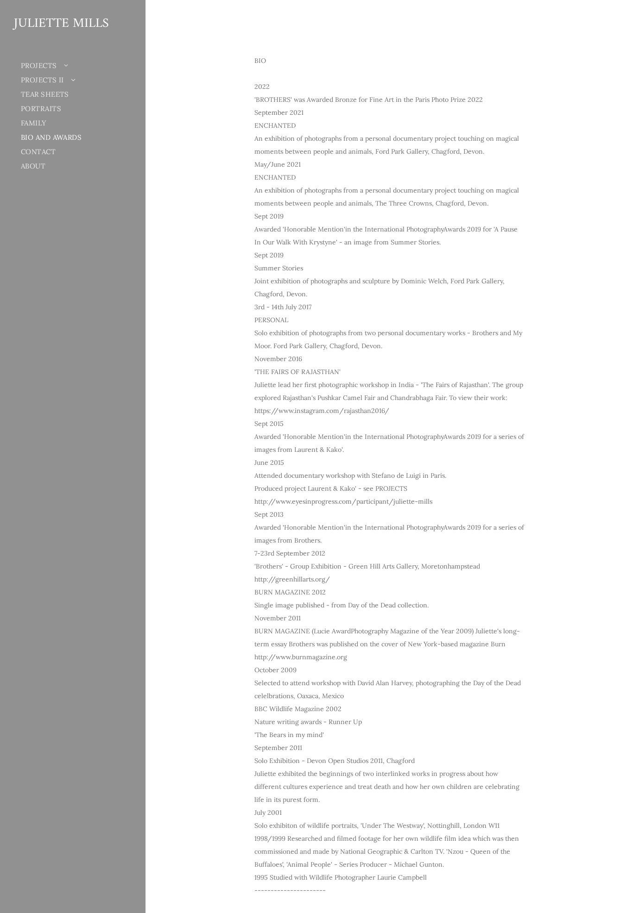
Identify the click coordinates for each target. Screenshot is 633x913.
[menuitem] (67, 65)
